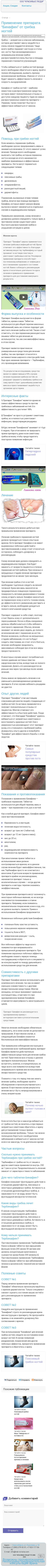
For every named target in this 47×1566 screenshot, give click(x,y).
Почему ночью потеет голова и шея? (35, 1108)
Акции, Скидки (10, 6)
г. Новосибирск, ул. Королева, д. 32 (25, 1545)
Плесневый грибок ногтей (21, 1413)
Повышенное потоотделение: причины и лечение (21, 1457)
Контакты (26, 6)
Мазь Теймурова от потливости (21, 1435)
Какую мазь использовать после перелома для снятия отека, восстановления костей (23, 1483)
